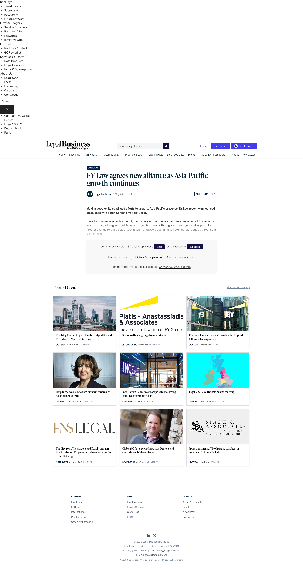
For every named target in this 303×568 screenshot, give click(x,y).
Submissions (12, 10)
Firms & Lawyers (11, 23)
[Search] (7, 109)
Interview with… (14, 40)
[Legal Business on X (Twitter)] (154, 536)
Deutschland (12, 128)
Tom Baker (138, 401)
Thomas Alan (205, 345)
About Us (6, 73)
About (235, 154)
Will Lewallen (72, 345)
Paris (7, 132)
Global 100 (133, 511)
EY (213, 194)
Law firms (74, 154)
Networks (10, 35)
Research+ (11, 14)
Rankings (6, 2)
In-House (6, 44)
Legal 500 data (175, 154)
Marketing (11, 86)
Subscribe (220, 146)
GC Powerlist (12, 52)
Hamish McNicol (74, 401)
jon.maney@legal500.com (175, 267)
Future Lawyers (14, 19)
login (159, 246)
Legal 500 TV (13, 124)
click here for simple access (149, 257)
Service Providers (15, 27)
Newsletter (249, 154)
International (111, 154)
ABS (198, 194)
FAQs (7, 82)
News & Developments (19, 69)
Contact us (11, 94)
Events (8, 120)
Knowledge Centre (12, 56)
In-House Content (15, 48)
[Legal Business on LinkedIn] (148, 536)
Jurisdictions (12, 6)
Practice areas (133, 154)
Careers (9, 90)
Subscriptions (176, 560)
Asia (206, 194)
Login (203, 146)
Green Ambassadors (213, 154)
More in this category (238, 287)
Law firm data (155, 154)
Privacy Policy (146, 560)
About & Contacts (192, 502)
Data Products (13, 61)
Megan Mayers (139, 462)
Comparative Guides (17, 115)
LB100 (130, 517)
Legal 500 (11, 78)
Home (62, 154)
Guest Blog (143, 345)
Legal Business (14, 65)
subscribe (195, 246)
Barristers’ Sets (14, 31)
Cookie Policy (161, 560)
